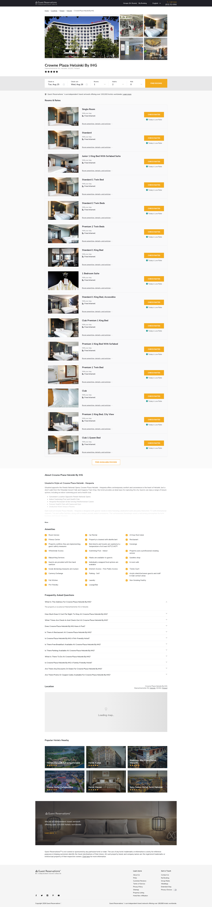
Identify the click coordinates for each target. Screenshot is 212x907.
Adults (114, 82)
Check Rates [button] (154, 114)
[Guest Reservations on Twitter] (42, 895)
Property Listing (138, 893)
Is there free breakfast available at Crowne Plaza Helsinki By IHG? (73, 644)
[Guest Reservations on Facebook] (37, 895)
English (155, 3)
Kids (131, 82)
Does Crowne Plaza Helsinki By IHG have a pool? (65, 626)
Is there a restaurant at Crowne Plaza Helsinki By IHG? (68, 632)
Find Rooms (156, 83)
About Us (136, 875)
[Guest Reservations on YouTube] (58, 895)
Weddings (164, 884)
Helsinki (69, 11)
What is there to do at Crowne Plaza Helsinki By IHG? (68, 656)
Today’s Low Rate (155, 119)
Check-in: (51, 82)
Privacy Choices (166, 890)
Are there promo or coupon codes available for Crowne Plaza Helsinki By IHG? (77, 675)
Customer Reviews (139, 881)
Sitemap (136, 890)
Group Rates (165, 881)
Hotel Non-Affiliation (140, 896)
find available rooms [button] (106, 462)
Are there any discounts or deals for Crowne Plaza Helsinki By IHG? (73, 669)
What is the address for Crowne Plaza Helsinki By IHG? (68, 602)
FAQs (135, 878)
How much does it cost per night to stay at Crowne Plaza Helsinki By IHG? (76, 614)
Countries (54, 11)
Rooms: (96, 82)
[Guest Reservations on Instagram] (47, 895)
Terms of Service (139, 884)
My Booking (143, 3)
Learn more (127, 94)
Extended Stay (166, 887)
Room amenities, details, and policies (96, 124)
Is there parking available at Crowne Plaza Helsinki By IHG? (70, 650)
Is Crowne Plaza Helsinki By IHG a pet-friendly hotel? (67, 638)
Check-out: (75, 82)
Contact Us (165, 875)
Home (47, 11)
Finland (62, 11)
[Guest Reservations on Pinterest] (53, 895)
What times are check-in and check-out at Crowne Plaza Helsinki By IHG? (76, 620)
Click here (86, 856)
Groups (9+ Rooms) (130, 3)
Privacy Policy (138, 887)
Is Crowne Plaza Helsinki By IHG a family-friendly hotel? (68, 663)
